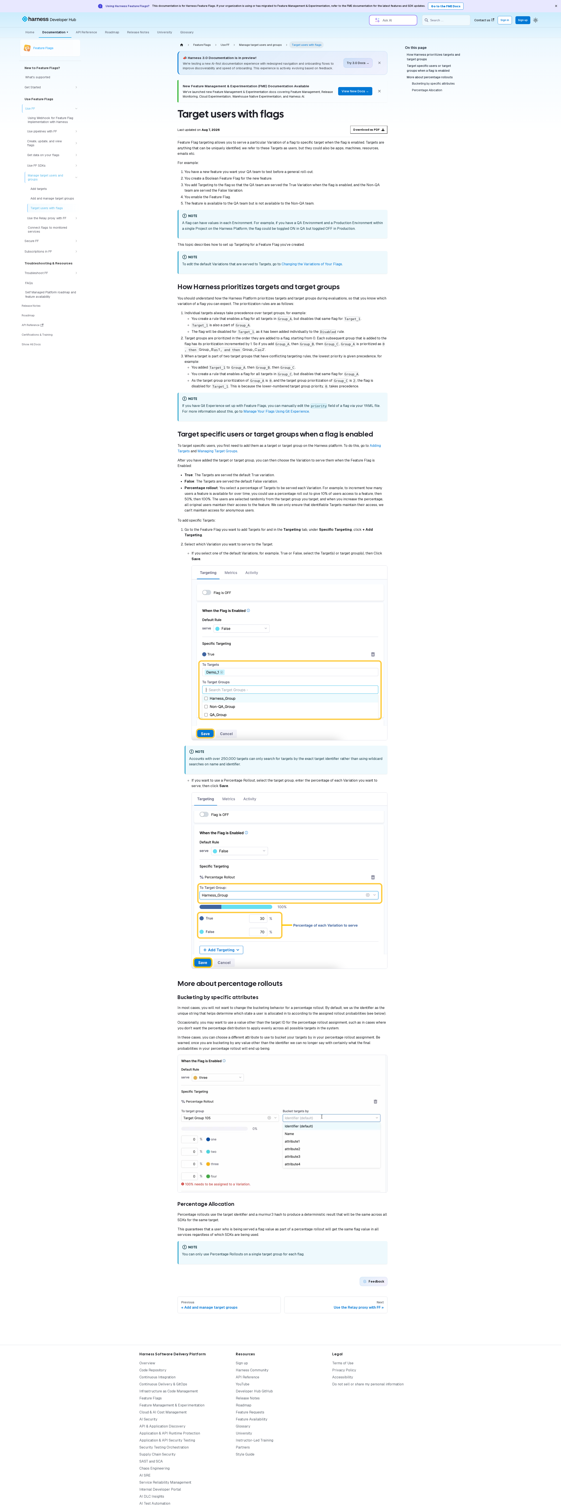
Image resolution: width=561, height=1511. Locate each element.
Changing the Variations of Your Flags (312, 264)
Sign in (505, 20)
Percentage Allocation (427, 90)
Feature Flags (150, 1398)
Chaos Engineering (154, 1468)
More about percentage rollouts (430, 77)
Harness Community (252, 1370)
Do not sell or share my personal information (368, 1384)
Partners (243, 1447)
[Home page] (182, 44)
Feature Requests (250, 1412)
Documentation (55, 32)
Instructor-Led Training (254, 1440)
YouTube (242, 1384)
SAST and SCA (151, 1461)
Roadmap (112, 32)
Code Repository (152, 1370)
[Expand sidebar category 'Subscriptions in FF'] (76, 251)
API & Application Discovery (162, 1426)
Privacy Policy (344, 1370)
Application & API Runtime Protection (169, 1433)
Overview (147, 1363)
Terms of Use (342, 1363)
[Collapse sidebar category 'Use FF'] (76, 108)
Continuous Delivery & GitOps (163, 1384)
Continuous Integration (157, 1377)
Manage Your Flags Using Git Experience (276, 411)
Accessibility (342, 1377)
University (164, 32)
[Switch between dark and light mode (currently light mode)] (535, 20)
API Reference (86, 32)
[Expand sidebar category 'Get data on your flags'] (76, 155)
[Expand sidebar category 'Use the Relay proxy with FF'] (76, 218)
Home (29, 32)
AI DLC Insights (151, 1496)
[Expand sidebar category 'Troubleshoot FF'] (76, 273)
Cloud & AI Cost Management (163, 1412)
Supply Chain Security (157, 1454)
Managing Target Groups (217, 451)
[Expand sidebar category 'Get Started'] (76, 87)
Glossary (187, 32)
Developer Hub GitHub (254, 1391)
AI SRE (145, 1475)
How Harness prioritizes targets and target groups (433, 57)
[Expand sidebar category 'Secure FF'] (76, 241)
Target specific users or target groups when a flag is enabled (429, 68)
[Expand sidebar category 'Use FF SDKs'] (76, 165)
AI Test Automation (154, 1503)
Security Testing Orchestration (164, 1447)
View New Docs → (355, 91)
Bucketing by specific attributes (433, 84)
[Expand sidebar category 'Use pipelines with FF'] (76, 131)
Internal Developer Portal (160, 1489)
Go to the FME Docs (445, 6)
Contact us (482, 20)
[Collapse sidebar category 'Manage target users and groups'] (76, 177)
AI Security (148, 1419)
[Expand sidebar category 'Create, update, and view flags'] (76, 143)
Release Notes (138, 32)
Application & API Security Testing (167, 1440)
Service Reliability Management (165, 1482)
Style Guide (245, 1454)
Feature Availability (251, 1419)
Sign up (523, 20)
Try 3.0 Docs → (358, 63)
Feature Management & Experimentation (171, 1405)
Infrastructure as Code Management (168, 1391)
